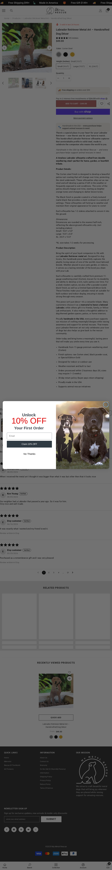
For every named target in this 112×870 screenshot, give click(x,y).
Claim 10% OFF (29, 444)
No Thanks (29, 454)
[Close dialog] (105, 404)
